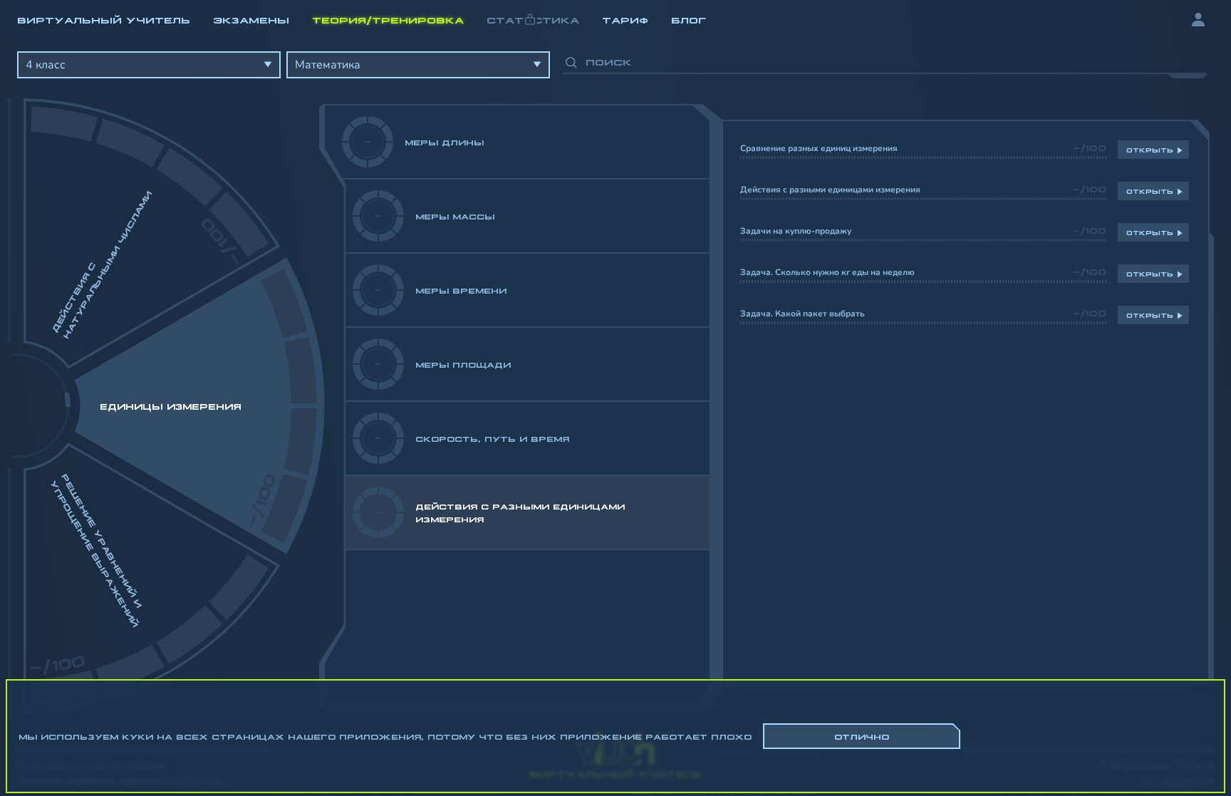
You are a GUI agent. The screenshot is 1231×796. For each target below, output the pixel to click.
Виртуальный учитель (103, 19)
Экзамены (251, 19)
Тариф (625, 19)
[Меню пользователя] (1202, 20)
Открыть (1149, 150)
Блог (688, 19)
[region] (615, 377)
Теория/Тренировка (388, 19)
